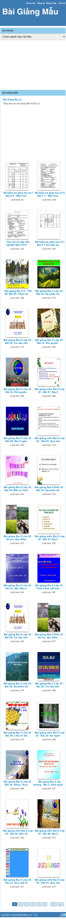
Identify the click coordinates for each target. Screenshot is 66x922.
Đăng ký (41, 3)
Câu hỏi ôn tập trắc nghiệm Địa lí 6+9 (18, 243)
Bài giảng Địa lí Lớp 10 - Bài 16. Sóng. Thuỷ (18, 783)
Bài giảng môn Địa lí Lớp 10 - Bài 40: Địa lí (50, 832)
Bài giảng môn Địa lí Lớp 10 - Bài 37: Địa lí (50, 390)
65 (53, 904)
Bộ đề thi (11, 921)
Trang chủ (30, 3)
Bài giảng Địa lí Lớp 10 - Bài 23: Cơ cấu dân (49, 685)
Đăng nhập (51, 3)
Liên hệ (61, 3)
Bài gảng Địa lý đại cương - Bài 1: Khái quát (48, 783)
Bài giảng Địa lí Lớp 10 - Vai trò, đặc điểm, (18, 538)
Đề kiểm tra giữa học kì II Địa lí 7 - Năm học (50, 194)
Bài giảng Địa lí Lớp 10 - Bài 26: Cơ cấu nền (18, 341)
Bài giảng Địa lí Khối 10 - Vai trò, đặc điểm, (49, 636)
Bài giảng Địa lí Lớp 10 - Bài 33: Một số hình (18, 489)
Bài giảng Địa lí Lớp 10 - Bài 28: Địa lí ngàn (18, 440)
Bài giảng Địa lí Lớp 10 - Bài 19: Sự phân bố (49, 292)
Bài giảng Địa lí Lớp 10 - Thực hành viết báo (49, 587)
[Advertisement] (33, 65)
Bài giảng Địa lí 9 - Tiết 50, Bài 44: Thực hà (18, 292)
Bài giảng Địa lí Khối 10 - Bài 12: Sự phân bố (49, 489)
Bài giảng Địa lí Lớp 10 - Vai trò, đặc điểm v (18, 587)
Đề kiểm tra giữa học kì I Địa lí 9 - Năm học (18, 194)
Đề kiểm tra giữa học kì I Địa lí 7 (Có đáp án (49, 243)
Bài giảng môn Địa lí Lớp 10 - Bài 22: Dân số (18, 832)
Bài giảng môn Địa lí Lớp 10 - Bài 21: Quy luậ (50, 440)
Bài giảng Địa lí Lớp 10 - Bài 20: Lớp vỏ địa (18, 734)
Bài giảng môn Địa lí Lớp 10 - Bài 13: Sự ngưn (50, 734)
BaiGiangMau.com (24, 915)
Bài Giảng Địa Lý (12, 99)
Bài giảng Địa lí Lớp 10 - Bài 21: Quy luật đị (18, 881)
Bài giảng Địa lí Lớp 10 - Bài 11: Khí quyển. (49, 341)
